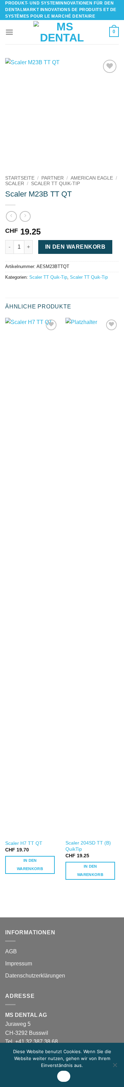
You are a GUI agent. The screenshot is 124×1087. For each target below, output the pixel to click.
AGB (11, 951)
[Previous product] (25, 216)
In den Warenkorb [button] (30, 864)
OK (64, 1076)
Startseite (19, 178)
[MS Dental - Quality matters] (62, 32)
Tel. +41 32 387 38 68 (31, 1042)
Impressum (18, 963)
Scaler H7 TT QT (23, 843)
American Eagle (92, 178)
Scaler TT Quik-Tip (55, 183)
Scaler (14, 183)
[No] (115, 1066)
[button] (9, 31)
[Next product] (11, 216)
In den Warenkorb (75, 247)
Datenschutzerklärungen (35, 976)
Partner (52, 178)
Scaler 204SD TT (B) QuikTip (88, 846)
